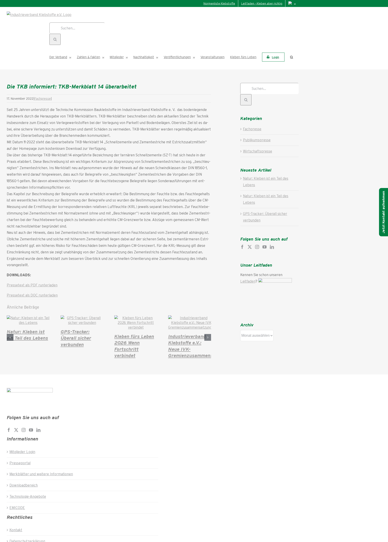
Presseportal (20, 462)
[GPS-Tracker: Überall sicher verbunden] (82, 322)
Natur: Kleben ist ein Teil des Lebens (27, 334)
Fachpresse (43, 98)
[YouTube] (264, 247)
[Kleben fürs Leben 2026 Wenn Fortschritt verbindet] (135, 327)
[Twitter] (250, 247)
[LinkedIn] (272, 247)
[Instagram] (257, 247)
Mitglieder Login (22, 451)
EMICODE (17, 507)
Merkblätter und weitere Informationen (41, 473)
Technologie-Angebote (27, 496)
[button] (291, 57)
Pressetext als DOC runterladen (32, 295)
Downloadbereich (23, 485)
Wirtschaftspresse (257, 151)
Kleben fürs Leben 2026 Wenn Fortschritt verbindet (134, 345)
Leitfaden (247, 281)
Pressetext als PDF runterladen (32, 285)
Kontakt (15, 529)
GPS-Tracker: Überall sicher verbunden (76, 337)
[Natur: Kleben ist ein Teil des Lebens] (28, 322)
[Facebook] (242, 247)
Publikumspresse (257, 139)
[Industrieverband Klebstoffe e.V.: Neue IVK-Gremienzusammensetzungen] (192, 327)
